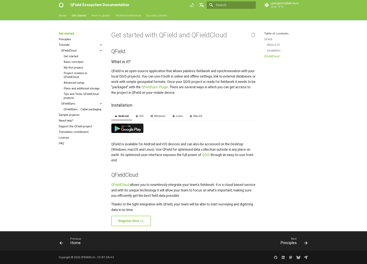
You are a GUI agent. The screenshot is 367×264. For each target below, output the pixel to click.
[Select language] (201, 5)
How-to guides (100, 15)
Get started (79, 15)
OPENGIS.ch (88, 257)
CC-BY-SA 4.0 (105, 257)
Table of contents (276, 33)
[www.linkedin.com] (283, 257)
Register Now (129, 221)
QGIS (206, 155)
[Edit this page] (253, 35)
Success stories (156, 15)
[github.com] (275, 257)
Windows (159, 116)
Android (123, 116)
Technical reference (128, 15)
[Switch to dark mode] (191, 5)
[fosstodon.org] (290, 257)
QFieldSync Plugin (154, 87)
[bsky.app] (298, 257)
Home (63, 15)
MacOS (197, 116)
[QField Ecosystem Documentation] (61, 5)
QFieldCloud (120, 185)
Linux (179, 116)
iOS (141, 116)
